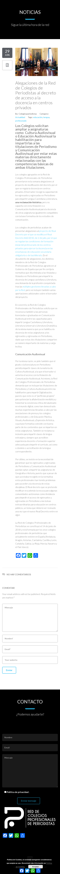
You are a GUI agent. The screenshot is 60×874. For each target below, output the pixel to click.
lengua (46, 117)
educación (38, 117)
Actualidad (20, 117)
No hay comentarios (19, 574)
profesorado (21, 120)
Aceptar (35, 866)
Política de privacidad (18, 792)
